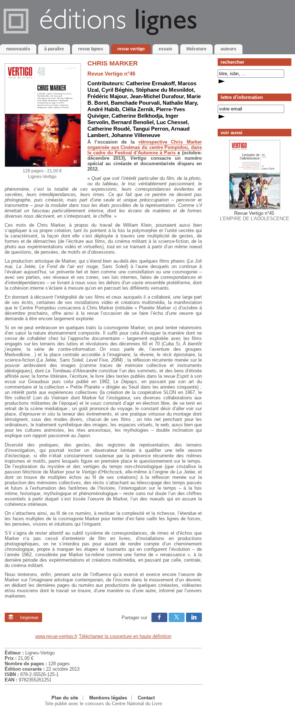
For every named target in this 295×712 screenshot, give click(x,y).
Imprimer (28, 617)
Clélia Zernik (137, 109)
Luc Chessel (171, 122)
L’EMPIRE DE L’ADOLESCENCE (254, 215)
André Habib (103, 109)
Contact (146, 697)
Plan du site (64, 697)
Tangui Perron (150, 129)
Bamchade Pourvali (135, 103)
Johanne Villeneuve (135, 135)
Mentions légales (108, 697)
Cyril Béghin (117, 90)
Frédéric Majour (107, 96)
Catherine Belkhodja (137, 116)
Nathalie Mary (180, 103)
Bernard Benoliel (132, 122)
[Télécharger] (43, 165)
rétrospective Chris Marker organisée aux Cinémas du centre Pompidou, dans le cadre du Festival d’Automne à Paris (144, 147)
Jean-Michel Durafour (157, 96)
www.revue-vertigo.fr (56, 636)
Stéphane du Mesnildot (165, 90)
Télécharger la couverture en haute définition (125, 636)
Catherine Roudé (108, 129)
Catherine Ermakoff (150, 83)
